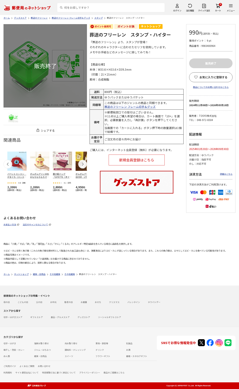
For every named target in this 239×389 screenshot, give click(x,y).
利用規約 (7, 372)
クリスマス (114, 302)
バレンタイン (133, 302)
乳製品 (129, 343)
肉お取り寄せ (71, 343)
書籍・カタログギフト (136, 356)
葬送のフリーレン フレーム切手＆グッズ (130, 107)
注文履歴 (190, 10)
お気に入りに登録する (213, 77)
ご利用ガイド (9, 366)
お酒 (128, 349)
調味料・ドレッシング (75, 349)
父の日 (39, 302)
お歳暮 (84, 302)
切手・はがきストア (12, 317)
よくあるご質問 (27, 366)
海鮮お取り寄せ (41, 343)
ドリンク (100, 349)
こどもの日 (23, 302)
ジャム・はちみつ (42, 349)
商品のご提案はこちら (114, 372)
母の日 (6, 302)
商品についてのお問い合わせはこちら (211, 86)
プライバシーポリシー (89, 372)
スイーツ (69, 356)
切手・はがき (9, 343)
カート (218, 10)
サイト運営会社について (26, 372)
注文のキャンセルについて (35, 224)
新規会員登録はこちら (136, 159)
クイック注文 (204, 10)
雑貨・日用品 (40, 356)
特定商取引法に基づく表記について (59, 372)
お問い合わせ (44, 366)
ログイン (177, 10)
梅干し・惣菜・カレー (13, 349)
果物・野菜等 (102, 343)
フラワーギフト (103, 356)
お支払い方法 (9, 224)
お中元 (53, 302)
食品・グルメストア (60, 317)
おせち (98, 302)
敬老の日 (68, 302)
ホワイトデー (154, 302)
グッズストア (84, 317)
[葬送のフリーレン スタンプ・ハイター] (13, 117)
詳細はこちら (226, 173)
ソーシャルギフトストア (109, 317)
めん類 (6, 356)
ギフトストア (36, 317)
